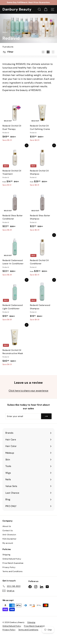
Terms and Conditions (12, 571)
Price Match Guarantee (12, 563)
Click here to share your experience (28, 390)
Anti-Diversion (9, 534)
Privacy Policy (8, 567)
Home (5, 32)
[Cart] (45, 9)
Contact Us (7, 530)
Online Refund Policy (11, 559)
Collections (16, 32)
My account (7, 543)
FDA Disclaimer (9, 539)
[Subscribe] (46, 416)
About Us (6, 526)
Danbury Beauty (16, 9)
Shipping (6, 554)
